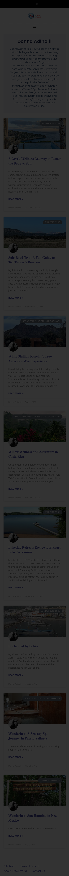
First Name (17, 458)
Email (13, 480)
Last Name (17, 469)
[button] (55, 376)
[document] (34, 438)
